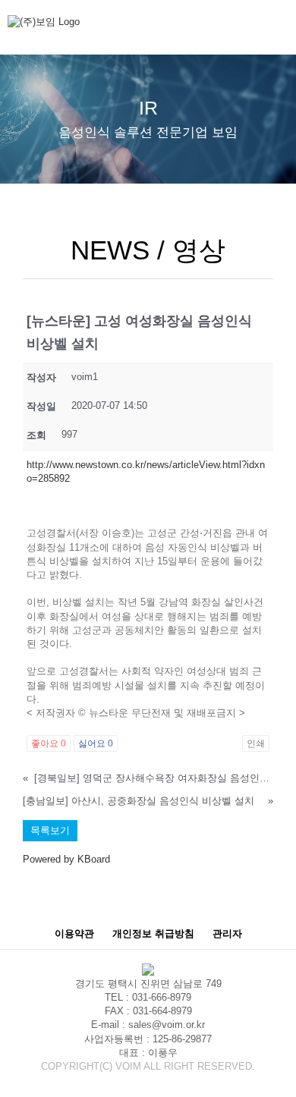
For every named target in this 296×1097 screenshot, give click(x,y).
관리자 (227, 933)
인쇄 (256, 743)
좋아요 (48, 743)
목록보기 (50, 830)
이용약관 (74, 933)
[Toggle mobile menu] (282, 31)
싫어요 (95, 743)
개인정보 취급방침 (153, 933)
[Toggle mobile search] (255, 31)
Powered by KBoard (66, 859)
